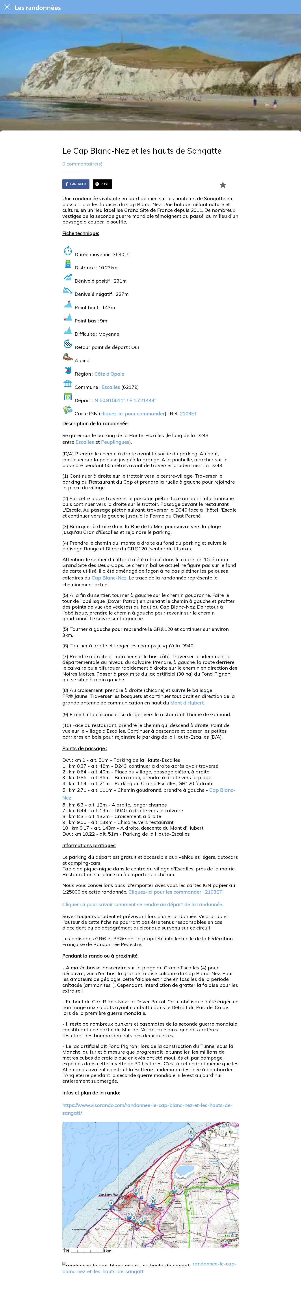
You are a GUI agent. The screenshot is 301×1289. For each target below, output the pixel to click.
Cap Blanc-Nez (109, 578)
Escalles (111, 387)
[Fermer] (7, 7)
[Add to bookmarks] (222, 184)
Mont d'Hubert (187, 703)
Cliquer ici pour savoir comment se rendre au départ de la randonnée (142, 904)
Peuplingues (115, 442)
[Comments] (233, 184)
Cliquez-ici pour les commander (164, 892)
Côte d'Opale (109, 374)
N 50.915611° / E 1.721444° (125, 400)
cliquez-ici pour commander (132, 413)
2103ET (188, 413)
